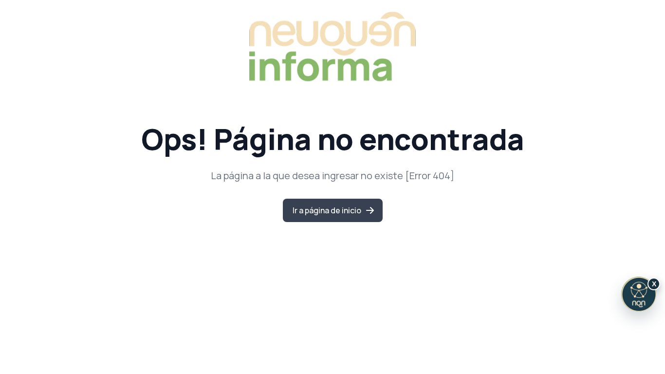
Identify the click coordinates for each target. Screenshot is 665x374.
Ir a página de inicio (327, 210)
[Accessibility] (638, 294)
